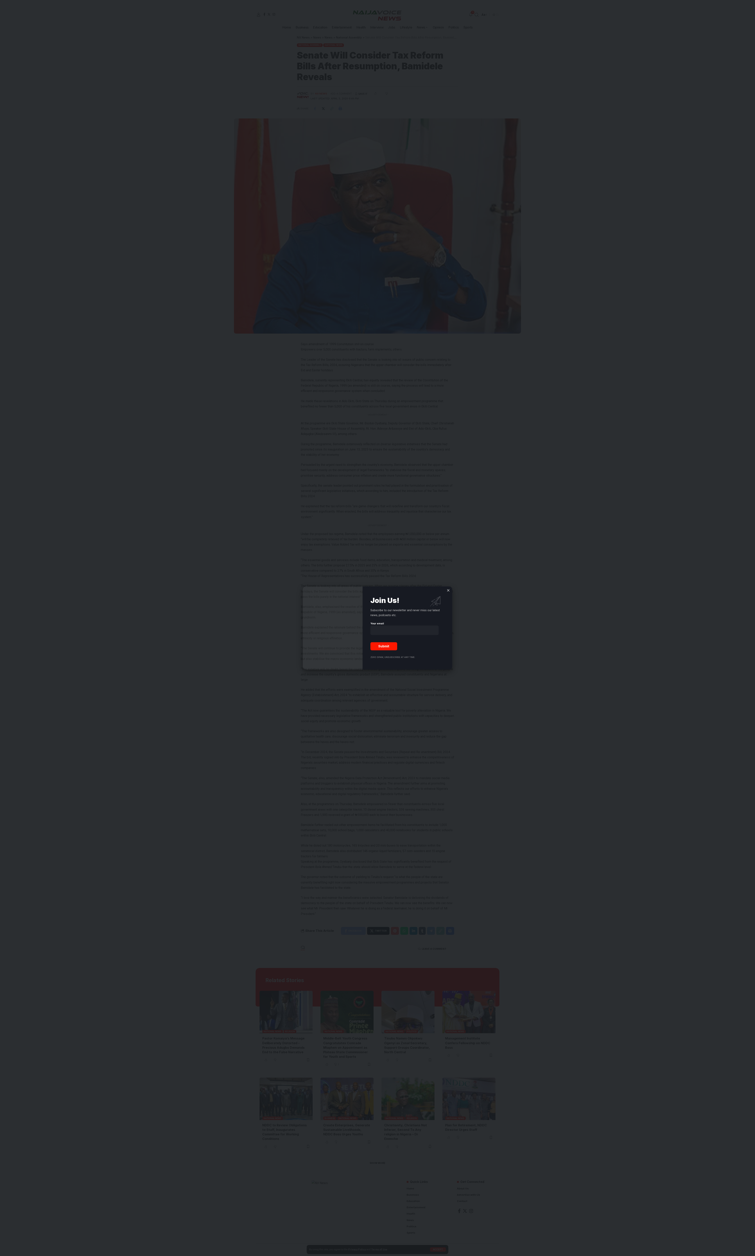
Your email (377, 623)
